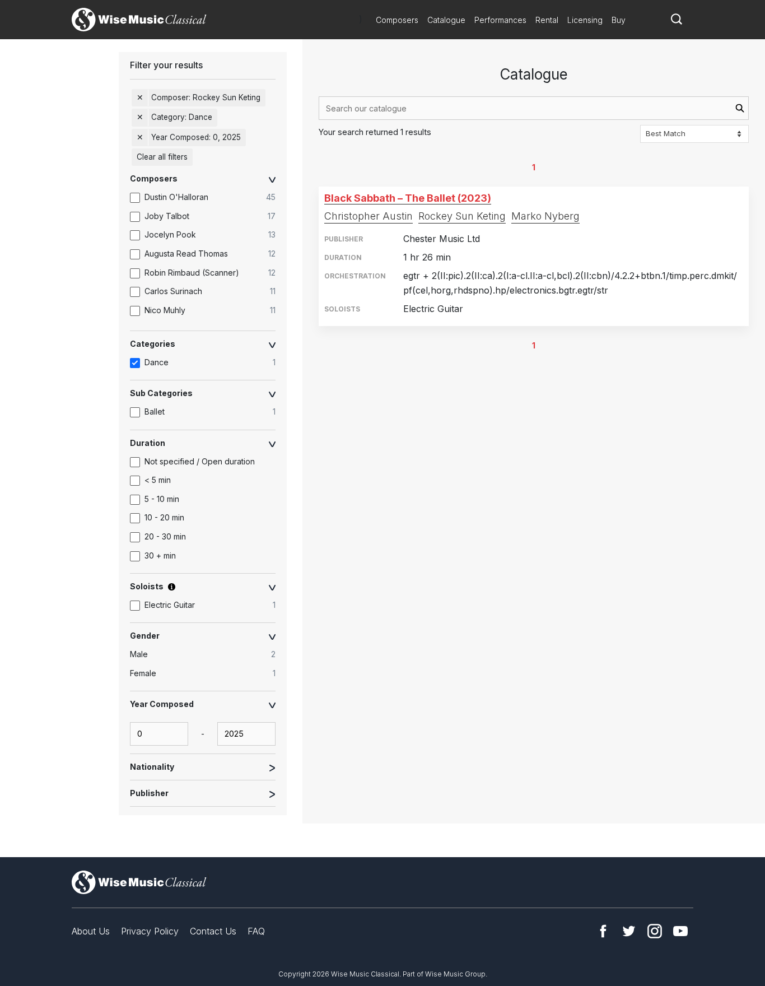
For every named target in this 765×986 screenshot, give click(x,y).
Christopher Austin (368, 216)
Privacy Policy (150, 931)
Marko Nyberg (545, 216)
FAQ (256, 931)
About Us (91, 931)
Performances (500, 20)
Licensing (585, 20)
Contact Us (213, 931)
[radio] (208, 654)
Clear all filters (162, 156)
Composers (397, 20)
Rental (546, 20)
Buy (619, 20)
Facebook (603, 931)
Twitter (629, 931)
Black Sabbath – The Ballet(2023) (407, 198)
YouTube (680, 931)
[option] (208, 197)
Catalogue (446, 20)
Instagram (654, 931)
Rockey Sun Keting (462, 216)
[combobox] (534, 108)
